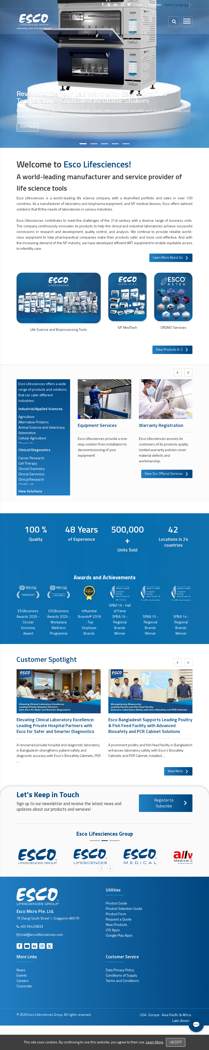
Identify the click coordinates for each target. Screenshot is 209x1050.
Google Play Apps (119, 935)
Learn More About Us (168, 257)
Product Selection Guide (124, 908)
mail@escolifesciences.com (42, 934)
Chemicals (26, 443)
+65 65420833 (31, 926)
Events (22, 975)
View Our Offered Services (164, 473)
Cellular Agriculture (32, 438)
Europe (154, 1014)
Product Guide (116, 903)
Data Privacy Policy (120, 970)
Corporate (24, 986)
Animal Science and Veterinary (41, 427)
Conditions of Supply (121, 975)
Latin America (182, 1020)
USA (143, 1014)
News (21, 970)
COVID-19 (25, 484)
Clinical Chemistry (31, 468)
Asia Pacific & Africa (176, 1014)
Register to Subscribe (164, 803)
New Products (116, 924)
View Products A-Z (169, 349)
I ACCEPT (175, 1042)
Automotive (27, 432)
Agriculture (26, 416)
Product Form (116, 913)
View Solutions (30, 491)
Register (154, 4)
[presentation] (177, 372)
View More (175, 771)
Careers (23, 980)
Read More (27, 126)
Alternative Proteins (33, 422)
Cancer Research (31, 458)
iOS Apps (113, 930)
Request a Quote (119, 919)
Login (138, 4)
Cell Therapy (27, 463)
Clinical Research (31, 479)
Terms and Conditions (122, 980)
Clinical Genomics (31, 474)
